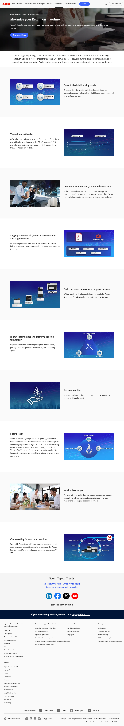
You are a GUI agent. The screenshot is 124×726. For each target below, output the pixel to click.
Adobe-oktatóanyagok (104, 638)
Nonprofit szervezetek (73, 631)
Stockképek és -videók (10, 653)
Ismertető (7, 670)
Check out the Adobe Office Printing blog (62, 583)
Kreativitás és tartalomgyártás (44, 638)
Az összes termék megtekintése (13, 656)
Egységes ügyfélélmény (42, 634)
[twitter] (35, 718)
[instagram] (31, 718)
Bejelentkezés (116, 4)
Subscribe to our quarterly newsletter (62, 587)
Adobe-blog (7, 703)
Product (48, 4)
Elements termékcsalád (11, 650)
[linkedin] (39, 718)
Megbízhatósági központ (11, 693)
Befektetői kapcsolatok (11, 686)
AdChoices (117, 722)
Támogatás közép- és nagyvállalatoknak (110, 641)
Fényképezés (8, 634)
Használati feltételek (100, 718)
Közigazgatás (70, 634)
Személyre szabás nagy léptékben (45, 628)
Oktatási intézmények (73, 628)
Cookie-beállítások (113, 718)
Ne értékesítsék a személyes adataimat (98, 722)
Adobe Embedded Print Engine (35, 4)
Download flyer (19, 35)
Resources (58, 4)
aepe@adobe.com (81, 614)
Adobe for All (8, 699)
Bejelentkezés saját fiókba (11, 667)
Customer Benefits (70, 4)
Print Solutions (17, 4)
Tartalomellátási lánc (41, 631)
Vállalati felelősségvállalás (12, 683)
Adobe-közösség (103, 634)
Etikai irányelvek (9, 696)
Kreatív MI (7, 630)
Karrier (6, 673)
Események (7, 677)
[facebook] (26, 718)
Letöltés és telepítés (104, 631)
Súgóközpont (102, 628)
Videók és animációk (10, 640)
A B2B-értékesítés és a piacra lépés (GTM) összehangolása (47, 641)
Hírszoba (6, 680)
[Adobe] (6, 4)
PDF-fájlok (7, 643)
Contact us (84, 4)
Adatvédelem (88, 718)
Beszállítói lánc (8, 690)
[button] (106, 4)
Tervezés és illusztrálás (11, 637)
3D (5, 647)
